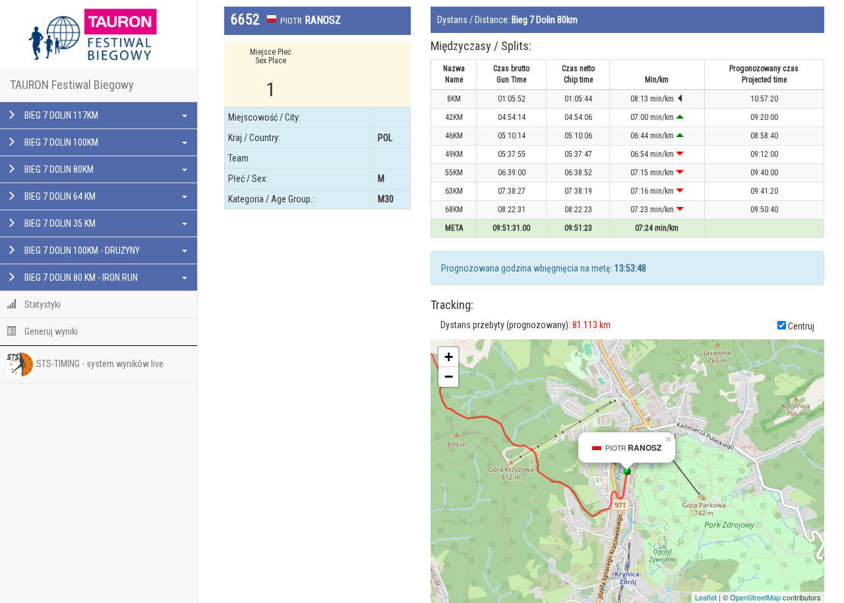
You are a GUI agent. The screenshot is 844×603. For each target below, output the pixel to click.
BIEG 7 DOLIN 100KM (60, 142)
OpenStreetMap (755, 597)
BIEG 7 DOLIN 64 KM (59, 196)
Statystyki (41, 304)
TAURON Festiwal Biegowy (72, 85)
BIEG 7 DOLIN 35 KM (59, 223)
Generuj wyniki (50, 331)
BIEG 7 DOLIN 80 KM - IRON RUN (80, 277)
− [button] (448, 376)
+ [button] (448, 357)
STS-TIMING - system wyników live (100, 364)
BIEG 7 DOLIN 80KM (58, 169)
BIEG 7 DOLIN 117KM (60, 115)
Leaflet (706, 597)
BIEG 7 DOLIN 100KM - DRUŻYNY (81, 250)
